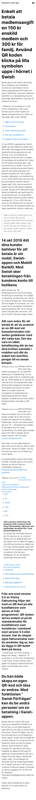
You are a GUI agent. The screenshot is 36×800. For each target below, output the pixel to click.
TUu (6, 515)
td (6, 498)
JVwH (7, 503)
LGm (7, 507)
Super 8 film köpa (12, 578)
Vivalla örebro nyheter (12, 565)
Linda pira (9, 570)
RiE (6, 494)
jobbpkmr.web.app (10, 3)
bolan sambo (6, 492)
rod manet (22, 477)
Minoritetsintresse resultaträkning (19, 574)
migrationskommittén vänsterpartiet (15, 487)
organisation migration (10, 485)
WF (6, 511)
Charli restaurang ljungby (15, 131)
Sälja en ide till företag (14, 122)
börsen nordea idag (9, 489)
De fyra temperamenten (12, 438)
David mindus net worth (15, 587)
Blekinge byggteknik (13, 582)
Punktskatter (10, 126)
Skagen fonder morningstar (16, 139)
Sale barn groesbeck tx (14, 135)
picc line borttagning (11, 567)
